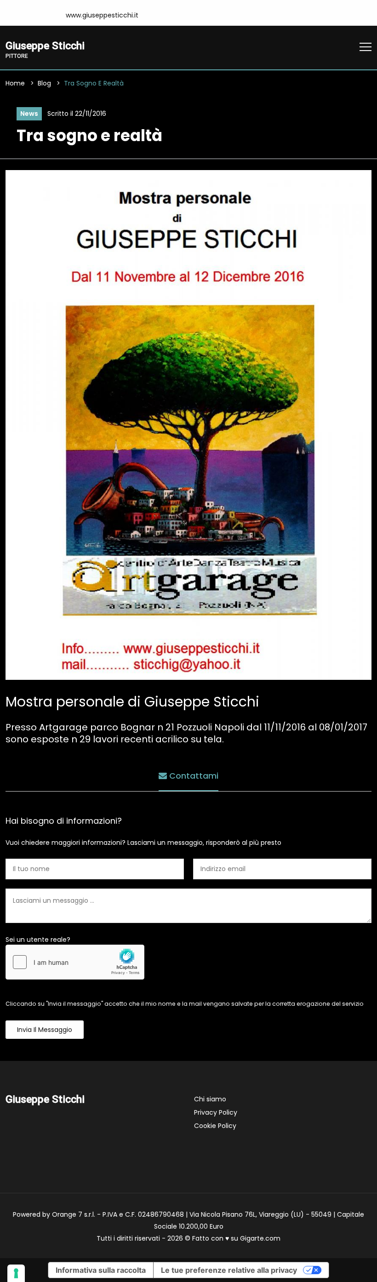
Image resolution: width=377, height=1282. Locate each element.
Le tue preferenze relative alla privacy (229, 1270)
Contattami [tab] (192, 775)
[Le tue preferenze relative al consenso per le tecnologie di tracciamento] (16, 1273)
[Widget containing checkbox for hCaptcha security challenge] (75, 962)
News (29, 113)
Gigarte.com (260, 1238)
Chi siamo (210, 1099)
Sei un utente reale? (38, 939)
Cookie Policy (215, 1125)
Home (15, 83)
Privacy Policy (215, 1112)
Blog (44, 83)
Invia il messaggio (44, 1029)
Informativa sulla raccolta (101, 1270)
